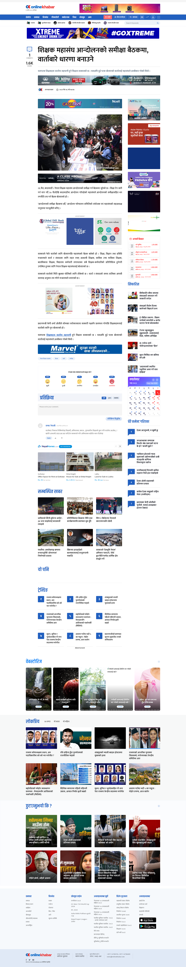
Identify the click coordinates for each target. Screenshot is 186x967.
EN (142, 17)
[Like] (55, 438)
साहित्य (28, 908)
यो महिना (66, 722)
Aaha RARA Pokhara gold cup (80, 915)
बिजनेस (45, 17)
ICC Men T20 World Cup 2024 (80, 905)
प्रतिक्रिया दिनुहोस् (114, 418)
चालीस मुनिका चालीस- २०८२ (103, 924)
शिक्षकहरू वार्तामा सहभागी (58, 335)
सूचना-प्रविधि (53, 918)
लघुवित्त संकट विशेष (122, 904)
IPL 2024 (74, 910)
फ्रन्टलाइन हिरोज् (99, 934)
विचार (74, 17)
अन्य (89, 17)
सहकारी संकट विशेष (122, 901)
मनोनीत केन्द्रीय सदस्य (78, 23)
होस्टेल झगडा (61, 23)
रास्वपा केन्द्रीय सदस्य (114, 23)
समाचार (36, 17)
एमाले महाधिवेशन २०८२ (123, 925)
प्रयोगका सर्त (143, 904)
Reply (49, 438)
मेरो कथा (96, 931)
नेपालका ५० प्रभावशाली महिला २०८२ (101, 902)
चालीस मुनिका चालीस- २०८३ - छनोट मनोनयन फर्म (103, 919)
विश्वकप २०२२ (120, 929)
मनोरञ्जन (65, 17)
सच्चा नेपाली (50, 426)
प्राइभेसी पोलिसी (144, 911)
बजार (50, 901)
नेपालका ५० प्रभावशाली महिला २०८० (101, 913)
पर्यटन (51, 904)
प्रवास (27, 922)
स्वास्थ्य (135, 17)
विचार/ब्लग (29, 904)
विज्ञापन (141, 908)
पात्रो (109, 17)
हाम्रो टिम (142, 901)
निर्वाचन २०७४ (121, 911)
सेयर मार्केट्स (121, 17)
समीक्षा (71, 358)
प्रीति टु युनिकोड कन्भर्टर (101, 938)
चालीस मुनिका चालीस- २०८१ (103, 927)
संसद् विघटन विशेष (122, 908)
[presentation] (116, 446)
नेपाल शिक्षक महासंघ (45, 358)
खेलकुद (82, 17)
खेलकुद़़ (28, 915)
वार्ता (64, 358)
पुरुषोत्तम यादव (46, 23)
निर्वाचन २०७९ (121, 918)
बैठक (56, 358)
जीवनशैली (55, 17)
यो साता (57, 722)
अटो (50, 915)
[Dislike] (61, 438)
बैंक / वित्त (52, 911)
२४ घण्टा (47, 722)
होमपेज (28, 17)
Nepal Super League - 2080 (79, 920)
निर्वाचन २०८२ (120, 922)
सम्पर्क (141, 915)
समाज (28, 901)
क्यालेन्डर (134, 379)
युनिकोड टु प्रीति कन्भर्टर (101, 941)
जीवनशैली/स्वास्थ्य (31, 918)
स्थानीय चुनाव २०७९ (122, 915)
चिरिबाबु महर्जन (96, 23)
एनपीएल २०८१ (76, 901)
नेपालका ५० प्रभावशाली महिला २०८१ (101, 907)
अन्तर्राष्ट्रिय (29, 925)
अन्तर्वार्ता (28, 911)
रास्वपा (33, 23)
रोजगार (51, 908)
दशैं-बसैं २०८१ (120, 932)
